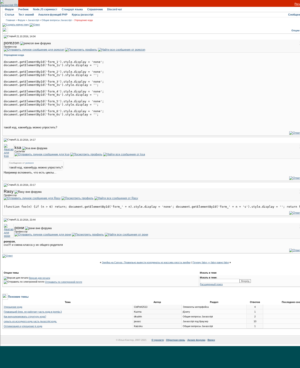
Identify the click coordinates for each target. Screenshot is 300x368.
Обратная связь (175, 340)
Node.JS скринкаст (45, 9)
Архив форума (196, 340)
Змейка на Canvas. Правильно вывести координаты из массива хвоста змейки (146, 262)
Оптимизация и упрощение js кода (23, 326)
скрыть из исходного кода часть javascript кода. (30, 321)
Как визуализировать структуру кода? (25, 316)
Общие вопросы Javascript (57, 20)
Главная (10, 20)
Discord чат (114, 9)
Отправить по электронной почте (63, 282)
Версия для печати (39, 278)
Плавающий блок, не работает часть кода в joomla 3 (33, 311)
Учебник (23, 9)
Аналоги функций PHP (52, 14)
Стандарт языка (72, 9)
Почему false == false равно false (210, 262)
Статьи (9, 14)
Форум (9, 9)
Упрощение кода (13, 307)
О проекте (158, 340)
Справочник (95, 9)
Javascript (33, 20)
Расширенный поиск (211, 284)
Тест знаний (26, 14)
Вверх (211, 340)
